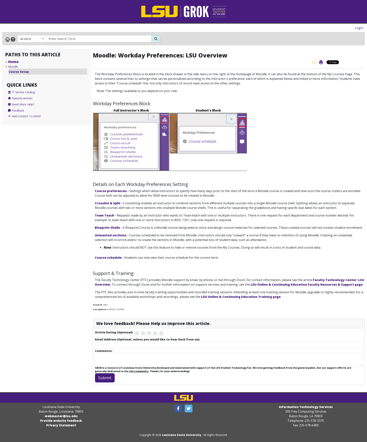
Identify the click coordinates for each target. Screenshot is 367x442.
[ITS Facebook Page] (178, 408)
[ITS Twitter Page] (189, 408)
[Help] (13, 39)
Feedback (17, 110)
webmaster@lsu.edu (61, 416)
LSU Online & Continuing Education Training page (241, 297)
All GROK (25, 39)
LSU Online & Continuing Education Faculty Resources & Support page (307, 284)
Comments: (103, 351)
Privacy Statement (61, 425)
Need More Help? (22, 104)
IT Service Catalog (23, 92)
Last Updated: (99, 309)
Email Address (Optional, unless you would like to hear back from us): (147, 339)
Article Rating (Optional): (114, 332)
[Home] (7, 39)
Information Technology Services (306, 407)
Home (13, 61)
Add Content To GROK (26, 116)
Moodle (13, 66)
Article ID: (97, 305)
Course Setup (19, 72)
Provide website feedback (61, 421)
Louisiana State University (181, 435)
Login (359, 28)
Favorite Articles (21, 98)
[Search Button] (155, 38)
